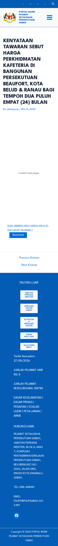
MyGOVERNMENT (29, 346)
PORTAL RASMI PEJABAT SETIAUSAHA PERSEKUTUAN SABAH (27, 17)
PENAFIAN (20, 407)
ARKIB (17, 416)
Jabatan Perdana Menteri (29, 295)
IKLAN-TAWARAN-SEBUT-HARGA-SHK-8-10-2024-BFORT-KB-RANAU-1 (28, 228)
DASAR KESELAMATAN (28, 397)
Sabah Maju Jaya (29, 336)
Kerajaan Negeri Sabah (29, 308)
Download (18, 235)
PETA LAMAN (32, 411)
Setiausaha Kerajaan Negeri (29, 323)
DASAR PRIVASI (23, 402)
